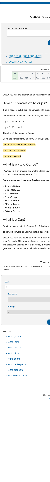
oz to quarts (14, 359)
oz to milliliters (15, 347)
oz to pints (13, 353)
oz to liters (13, 342)
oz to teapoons (15, 370)
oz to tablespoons (17, 364)
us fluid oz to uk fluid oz (20, 375)
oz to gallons (14, 336)
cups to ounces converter (25, 55)
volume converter (20, 61)
